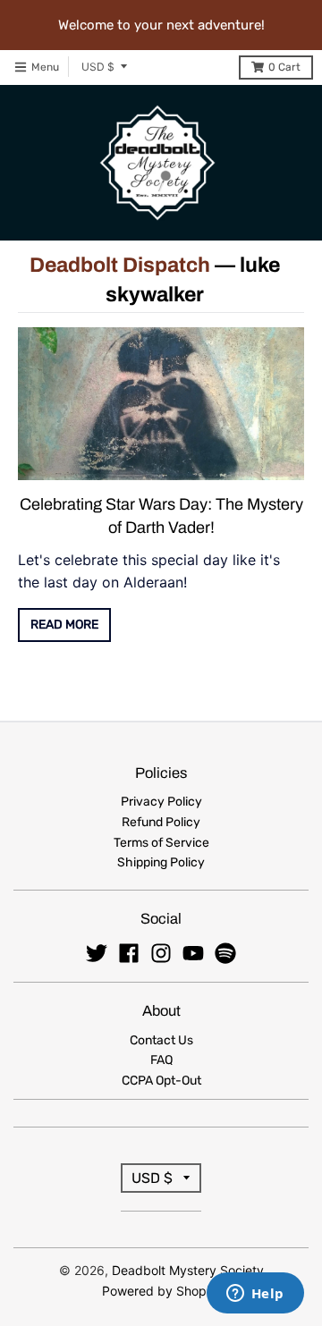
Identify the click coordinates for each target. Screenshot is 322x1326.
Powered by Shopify (161, 1290)
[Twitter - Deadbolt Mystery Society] (96, 953)
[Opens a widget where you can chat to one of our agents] (255, 1294)
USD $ (97, 66)
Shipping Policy (161, 862)
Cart (284, 67)
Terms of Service (161, 842)
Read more (64, 624)
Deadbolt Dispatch (120, 265)
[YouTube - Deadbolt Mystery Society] (193, 953)
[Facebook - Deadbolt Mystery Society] (129, 953)
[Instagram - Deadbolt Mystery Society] (161, 953)
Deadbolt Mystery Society (188, 1270)
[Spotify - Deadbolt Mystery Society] (225, 953)
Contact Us (161, 1040)
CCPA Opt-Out (161, 1080)
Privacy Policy (161, 801)
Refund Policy (161, 822)
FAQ (161, 1060)
